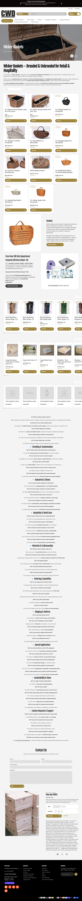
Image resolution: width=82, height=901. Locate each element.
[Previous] (20, 3)
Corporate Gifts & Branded (29, 877)
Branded (63, 806)
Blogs (43, 874)
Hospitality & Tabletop (28, 874)
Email (43, 759)
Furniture (25, 872)
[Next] (61, 3)
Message (12, 770)
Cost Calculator (46, 877)
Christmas (44, 868)
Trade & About (26, 879)
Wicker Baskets (11, 51)
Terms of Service (46, 872)
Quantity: (50, 811)
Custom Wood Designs (10, 315)
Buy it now (66, 815)
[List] (76, 55)
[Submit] (76, 874)
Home (5, 51)
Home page (45, 870)
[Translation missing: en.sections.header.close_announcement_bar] (80, 3)
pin (6, 358)
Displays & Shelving (28, 875)
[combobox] (13, 89)
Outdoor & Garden (27, 868)
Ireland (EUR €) (77, 8)
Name (11, 759)
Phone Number (13, 764)
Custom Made (26, 870)
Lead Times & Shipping (47, 879)
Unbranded (56, 806)
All (2, 8)
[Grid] (71, 55)
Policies (44, 875)
